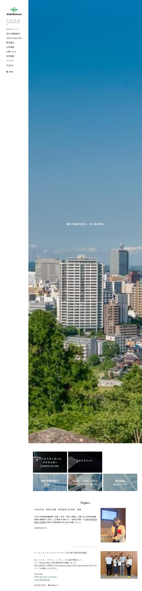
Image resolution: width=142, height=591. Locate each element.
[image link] (14, 11)
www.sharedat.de (42, 579)
